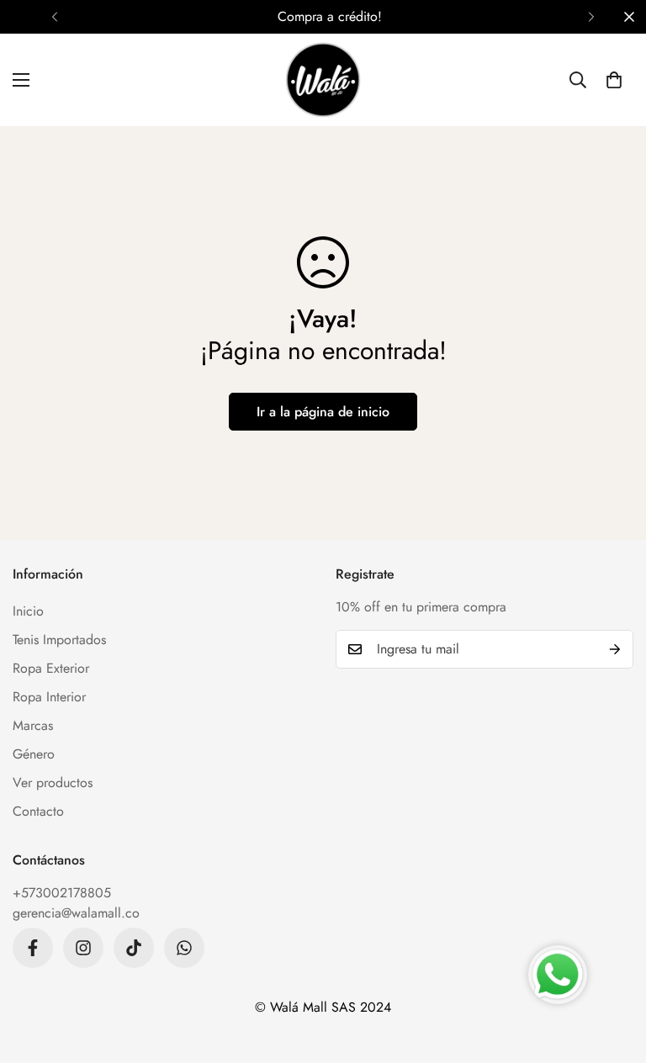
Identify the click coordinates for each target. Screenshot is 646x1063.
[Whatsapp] (184, 948)
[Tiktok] (134, 948)
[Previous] (55, 17)
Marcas (33, 725)
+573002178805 (62, 892)
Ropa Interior (49, 696)
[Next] (591, 17)
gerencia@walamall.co (76, 913)
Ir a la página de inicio (323, 411)
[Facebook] (33, 948)
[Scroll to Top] (613, 971)
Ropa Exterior (51, 668)
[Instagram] (83, 948)
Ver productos (53, 782)
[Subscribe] (614, 649)
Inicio (28, 611)
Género (34, 754)
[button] (614, 80)
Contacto (38, 811)
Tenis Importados (59, 639)
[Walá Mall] (323, 80)
